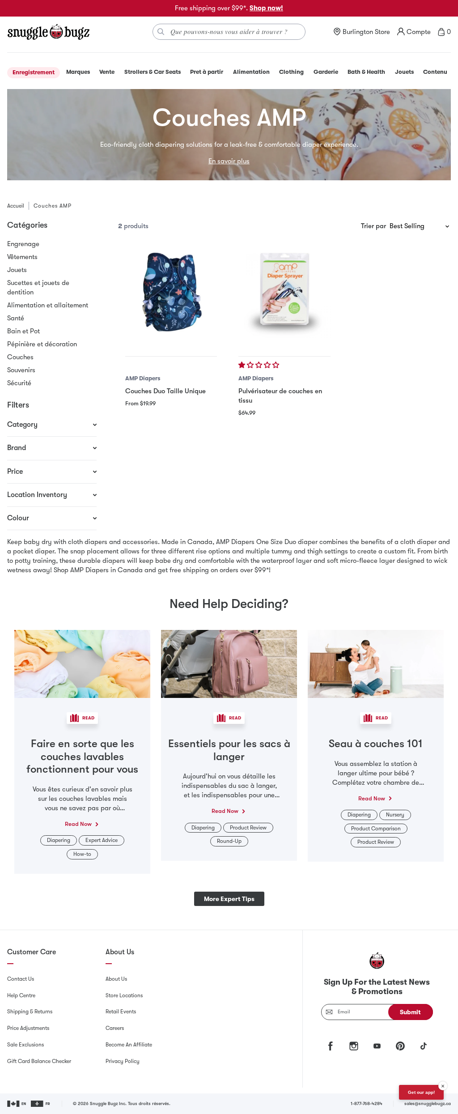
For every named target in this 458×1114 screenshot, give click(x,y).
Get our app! (421, 1092)
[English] (17, 1104)
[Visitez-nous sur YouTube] (377, 1046)
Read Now (78, 824)
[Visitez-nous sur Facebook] (330, 1046)
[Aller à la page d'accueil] (48, 32)
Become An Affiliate (129, 1045)
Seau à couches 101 (376, 743)
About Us (116, 979)
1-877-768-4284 (366, 1103)
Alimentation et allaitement (47, 305)
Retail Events (121, 1011)
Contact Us (20, 979)
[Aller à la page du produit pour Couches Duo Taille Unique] (171, 292)
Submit (410, 1012)
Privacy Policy (123, 1061)
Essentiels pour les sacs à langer (229, 750)
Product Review (248, 828)
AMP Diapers (142, 378)
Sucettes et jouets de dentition (38, 287)
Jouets (17, 270)
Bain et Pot (23, 331)
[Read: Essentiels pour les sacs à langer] (229, 663)
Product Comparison (376, 828)
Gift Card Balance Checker (39, 1061)
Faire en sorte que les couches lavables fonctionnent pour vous (82, 756)
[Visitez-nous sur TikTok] (423, 1046)
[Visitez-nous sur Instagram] (353, 1046)
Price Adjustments (28, 1028)
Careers (115, 1028)
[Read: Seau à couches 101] (376, 663)
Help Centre (21, 995)
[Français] (41, 1104)
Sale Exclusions (25, 1045)
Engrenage (23, 244)
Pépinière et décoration (42, 344)
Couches (20, 357)
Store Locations (124, 995)
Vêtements (22, 257)
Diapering (58, 840)
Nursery (395, 815)
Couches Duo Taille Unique (165, 391)
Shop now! (266, 8)
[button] (259, 365)
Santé (15, 318)
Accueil (15, 206)
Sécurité (19, 383)
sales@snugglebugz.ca (427, 1103)
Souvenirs (21, 370)
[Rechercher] (161, 31)
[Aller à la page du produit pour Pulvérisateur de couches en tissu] (284, 292)
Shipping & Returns (29, 1011)
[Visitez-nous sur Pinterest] (400, 1046)
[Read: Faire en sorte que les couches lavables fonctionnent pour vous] (82, 663)
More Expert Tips (229, 898)
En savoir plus (229, 161)
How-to (82, 854)
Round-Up (229, 841)
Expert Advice (101, 840)
